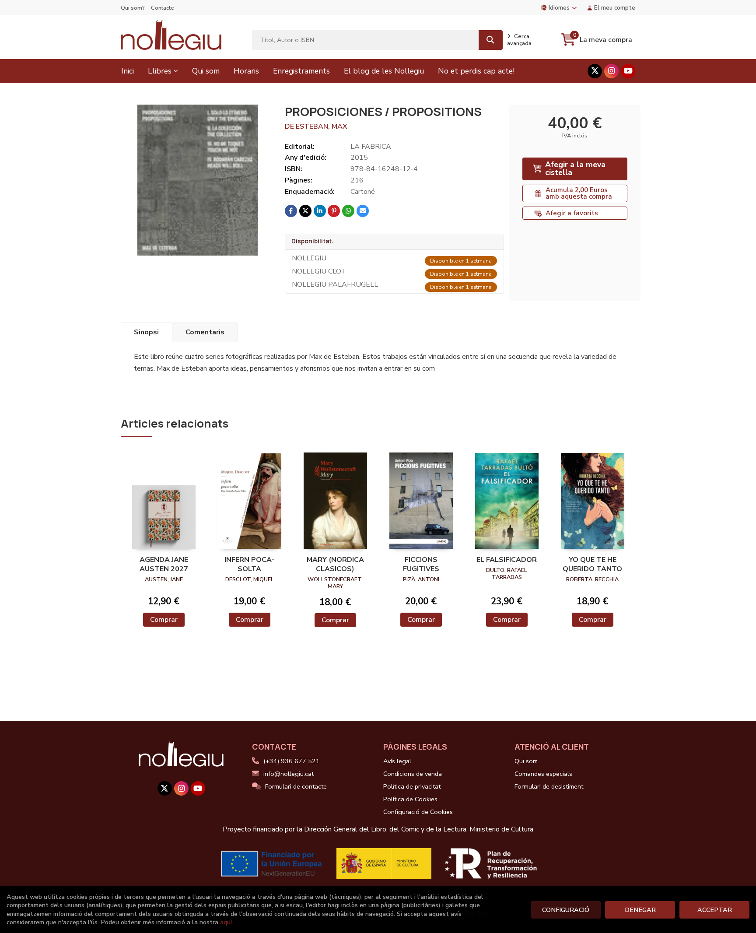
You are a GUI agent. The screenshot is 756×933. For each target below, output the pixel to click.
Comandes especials (543, 773)
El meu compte (614, 8)
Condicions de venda (412, 773)
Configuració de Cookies (418, 811)
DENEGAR (640, 909)
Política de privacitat (412, 786)
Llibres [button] (160, 71)
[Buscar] (491, 40)
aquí (226, 922)
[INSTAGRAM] (611, 71)
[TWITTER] (595, 71)
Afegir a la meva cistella (575, 168)
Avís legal (397, 761)
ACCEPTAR (714, 909)
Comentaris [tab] (205, 332)
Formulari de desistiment (548, 786)
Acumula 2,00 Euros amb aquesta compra (579, 193)
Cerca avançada (519, 40)
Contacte (162, 8)
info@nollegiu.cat (288, 773)
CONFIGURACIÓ (565, 909)
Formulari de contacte (296, 786)
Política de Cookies (410, 799)
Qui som (526, 761)
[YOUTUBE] (628, 71)
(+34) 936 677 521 (291, 761)
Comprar (164, 619)
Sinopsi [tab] (146, 332)
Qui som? (133, 8)
